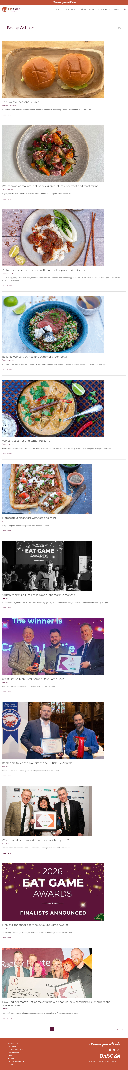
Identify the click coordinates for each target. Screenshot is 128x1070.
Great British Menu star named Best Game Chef (33, 679)
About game (13, 1043)
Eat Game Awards (104, 9)
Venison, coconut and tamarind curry (26, 440)
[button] (61, 9)
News (91, 9)
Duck (4, 189)
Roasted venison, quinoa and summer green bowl (34, 356)
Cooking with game (16, 1049)
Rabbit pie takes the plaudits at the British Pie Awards (37, 763)
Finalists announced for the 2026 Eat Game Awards (35, 924)
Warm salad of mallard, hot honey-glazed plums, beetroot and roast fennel (50, 186)
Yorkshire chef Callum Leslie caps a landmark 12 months (38, 595)
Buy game (12, 1046)
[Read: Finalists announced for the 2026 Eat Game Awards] (53, 892)
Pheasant (6, 105)
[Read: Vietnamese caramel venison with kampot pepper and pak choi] (53, 237)
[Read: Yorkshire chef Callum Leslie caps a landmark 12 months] (47, 566)
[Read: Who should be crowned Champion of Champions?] (47, 811)
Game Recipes (70, 9)
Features (5, 598)
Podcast (83, 9)
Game (57, 9)
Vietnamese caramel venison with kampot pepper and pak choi (43, 270)
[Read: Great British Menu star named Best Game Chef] (53, 646)
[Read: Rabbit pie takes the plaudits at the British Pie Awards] (53, 730)
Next (120, 1029)
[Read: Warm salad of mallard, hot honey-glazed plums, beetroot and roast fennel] (53, 153)
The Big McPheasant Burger (20, 102)
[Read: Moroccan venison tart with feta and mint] (47, 489)
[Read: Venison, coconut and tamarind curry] (53, 408)
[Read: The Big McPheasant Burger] (53, 69)
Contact (117, 9)
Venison (12, 273)
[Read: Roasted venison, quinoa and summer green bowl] (53, 324)
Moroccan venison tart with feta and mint (29, 517)
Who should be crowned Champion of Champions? (35, 840)
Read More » (7, 115)
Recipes (13, 105)
